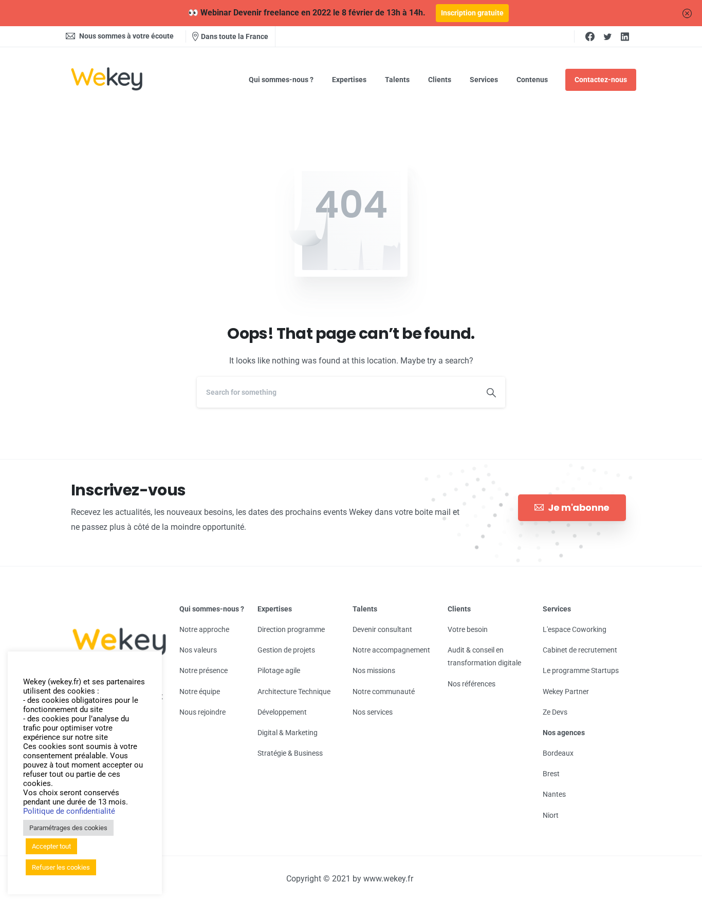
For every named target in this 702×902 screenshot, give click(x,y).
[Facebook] (590, 36)
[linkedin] (625, 36)
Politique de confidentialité (69, 811)
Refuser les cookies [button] (61, 867)
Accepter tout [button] (51, 846)
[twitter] (607, 36)
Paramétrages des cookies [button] (68, 828)
